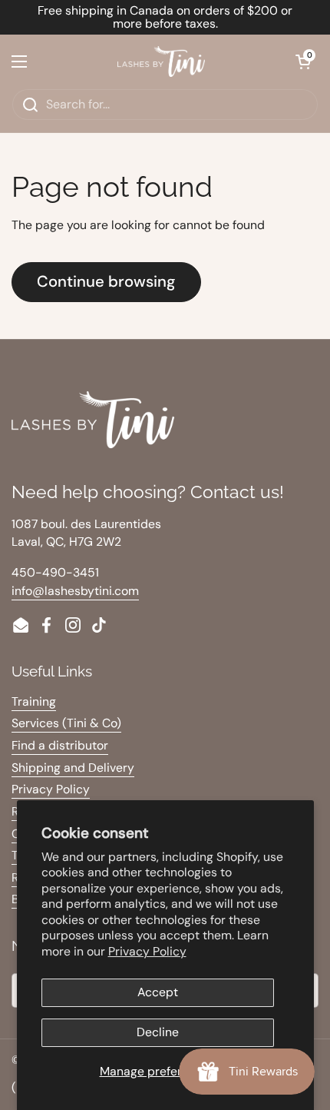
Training (34, 701)
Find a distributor (60, 745)
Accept (157, 992)
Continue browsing (106, 281)
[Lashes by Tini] (161, 61)
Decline (158, 1032)
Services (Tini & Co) (66, 723)
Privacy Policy (147, 951)
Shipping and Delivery (73, 767)
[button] (303, 61)
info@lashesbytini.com (75, 591)
